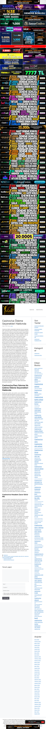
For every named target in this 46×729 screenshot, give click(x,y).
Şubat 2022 (37, 713)
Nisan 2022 (37, 710)
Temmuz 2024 (37, 658)
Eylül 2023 (36, 677)
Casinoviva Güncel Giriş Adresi (37, 475)
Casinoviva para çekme (37, 530)
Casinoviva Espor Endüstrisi (9, 559)
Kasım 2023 (37, 673)
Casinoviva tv (38, 554)
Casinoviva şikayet (37, 599)
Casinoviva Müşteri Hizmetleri (37, 513)
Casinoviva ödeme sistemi (38, 594)
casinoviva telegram (37, 551)
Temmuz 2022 (37, 704)
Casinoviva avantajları (38, 388)
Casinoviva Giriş (39, 309)
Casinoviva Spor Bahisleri (38, 548)
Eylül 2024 (36, 654)
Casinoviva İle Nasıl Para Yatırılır (38, 596)
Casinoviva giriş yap (37, 455)
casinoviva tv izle (37, 562)
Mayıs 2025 (37, 643)
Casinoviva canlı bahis (37, 409)
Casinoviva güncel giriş (37, 471)
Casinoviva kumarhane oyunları (38, 501)
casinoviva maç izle (38, 504)
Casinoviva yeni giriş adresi (38, 586)
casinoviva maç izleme (38, 506)
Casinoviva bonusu (37, 405)
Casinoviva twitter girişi (37, 567)
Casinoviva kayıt (37, 493)
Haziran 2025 (37, 641)
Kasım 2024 (37, 651)
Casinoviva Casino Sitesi (38, 430)
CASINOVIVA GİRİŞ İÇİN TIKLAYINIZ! (23, 46)
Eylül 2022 (36, 700)
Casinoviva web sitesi (38, 568)
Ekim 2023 (36, 675)
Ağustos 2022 (37, 702)
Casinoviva (32, 309)
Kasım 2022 (37, 696)
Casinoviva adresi (38, 385)
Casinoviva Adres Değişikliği (37, 382)
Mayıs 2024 (37, 662)
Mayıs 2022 (37, 708)
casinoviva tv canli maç (38, 556)
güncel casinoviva (38, 616)
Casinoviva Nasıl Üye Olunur (38, 521)
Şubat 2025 (37, 645)
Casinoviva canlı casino (37, 413)
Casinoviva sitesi (37, 542)
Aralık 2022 (37, 694)
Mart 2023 (36, 689)
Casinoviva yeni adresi (38, 579)
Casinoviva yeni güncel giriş (38, 588)
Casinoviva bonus (37, 403)
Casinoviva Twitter (37, 565)
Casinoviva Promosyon (37, 534)
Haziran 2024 (37, 660)
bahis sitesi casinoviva (36, 370)
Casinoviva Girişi (38, 451)
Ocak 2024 (36, 670)
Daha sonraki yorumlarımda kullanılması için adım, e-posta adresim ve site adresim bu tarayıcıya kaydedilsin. (16, 594)
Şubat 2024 (37, 668)
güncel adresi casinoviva (37, 614)
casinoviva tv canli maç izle (38, 559)
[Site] (23, 78)
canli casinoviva (37, 372)
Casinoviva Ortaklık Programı (37, 523)
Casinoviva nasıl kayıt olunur (38, 518)
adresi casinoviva (38, 368)
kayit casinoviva (38, 619)
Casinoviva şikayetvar (38, 604)
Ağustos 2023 (37, 679)
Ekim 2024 (36, 653)
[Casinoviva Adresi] (8, 309)
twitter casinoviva (37, 624)
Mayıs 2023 (37, 685)
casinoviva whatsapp (36, 571)
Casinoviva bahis (38, 391)
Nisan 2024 (37, 664)
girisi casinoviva (38, 610)
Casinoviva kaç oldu (37, 497)
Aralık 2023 (37, 672)
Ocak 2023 (36, 692)
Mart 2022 (36, 712)
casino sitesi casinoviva (38, 373)
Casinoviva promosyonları (38, 539)
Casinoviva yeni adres (38, 575)
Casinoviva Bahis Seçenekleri (37, 394)
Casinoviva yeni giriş (38, 583)
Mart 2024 (36, 666)
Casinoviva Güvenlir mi (38, 485)
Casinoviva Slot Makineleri (38, 544)
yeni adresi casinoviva (37, 628)
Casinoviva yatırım (37, 573)
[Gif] (23, 127)
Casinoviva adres (37, 378)
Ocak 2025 (36, 647)
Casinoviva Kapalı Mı (7, 558)
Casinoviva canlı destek (38, 416)
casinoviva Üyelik (37, 592)
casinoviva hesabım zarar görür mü (17, 556)
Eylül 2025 (36, 639)
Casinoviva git (37, 458)
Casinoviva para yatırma (38, 526)
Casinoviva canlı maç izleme (38, 422)
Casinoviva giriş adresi (38, 445)
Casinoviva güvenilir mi (38, 481)
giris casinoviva (37, 608)
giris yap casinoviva (38, 612)
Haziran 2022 (37, 706)
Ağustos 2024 (37, 656)
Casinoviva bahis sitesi (38, 398)
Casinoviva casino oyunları (38, 426)
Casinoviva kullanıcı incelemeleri (37, 500)
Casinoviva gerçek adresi (38, 433)
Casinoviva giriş (38, 440)
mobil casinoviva (38, 622)
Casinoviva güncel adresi (38, 468)
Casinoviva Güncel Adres (38, 464)
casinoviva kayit (37, 490)
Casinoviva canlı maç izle (38, 419)
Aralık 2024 (37, 649)
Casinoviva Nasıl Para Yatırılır (38, 519)
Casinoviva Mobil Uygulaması (37, 511)
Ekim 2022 (36, 698)
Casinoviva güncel (7, 556)
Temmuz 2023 (37, 681)
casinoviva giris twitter (38, 436)
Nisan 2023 (37, 687)
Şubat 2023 (37, 691)
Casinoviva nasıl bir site (38, 515)
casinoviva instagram (37, 488)
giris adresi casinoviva (37, 606)
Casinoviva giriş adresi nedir (38, 448)
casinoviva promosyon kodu (38, 537)
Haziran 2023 (37, 683)
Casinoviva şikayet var (38, 602)
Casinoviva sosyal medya (38, 545)
